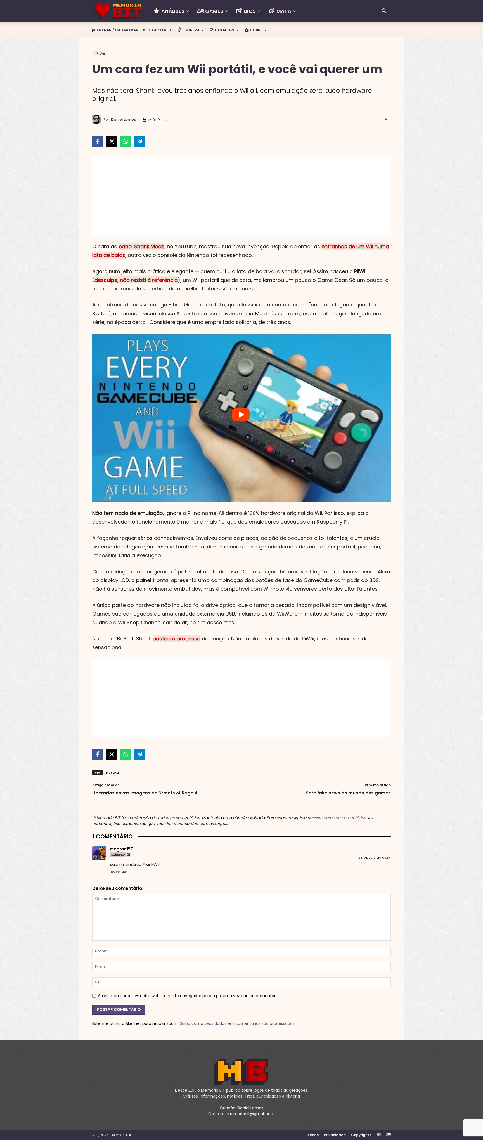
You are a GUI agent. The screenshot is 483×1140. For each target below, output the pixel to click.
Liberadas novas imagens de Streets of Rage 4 (145, 793)
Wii (102, 53)
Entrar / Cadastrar (117, 30)
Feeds (313, 1134)
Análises (172, 11)
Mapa (283, 11)
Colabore (224, 30)
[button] (384, 11)
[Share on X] (111, 141)
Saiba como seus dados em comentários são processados (237, 1023)
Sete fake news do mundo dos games (348, 793)
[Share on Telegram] (139, 141)
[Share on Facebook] (97, 141)
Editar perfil (158, 30)
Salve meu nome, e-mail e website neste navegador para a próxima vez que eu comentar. (187, 996)
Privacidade (335, 1134)
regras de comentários (344, 817)
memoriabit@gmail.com (251, 1114)
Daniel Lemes (123, 119)
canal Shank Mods (141, 246)
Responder (118, 871)
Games (213, 11)
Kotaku (112, 772)
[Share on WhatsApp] (125, 141)
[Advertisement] (241, 196)
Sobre (255, 30)
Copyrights (361, 1134)
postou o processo (176, 638)
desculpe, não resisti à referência (136, 279)
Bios (249, 11)
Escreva (191, 30)
